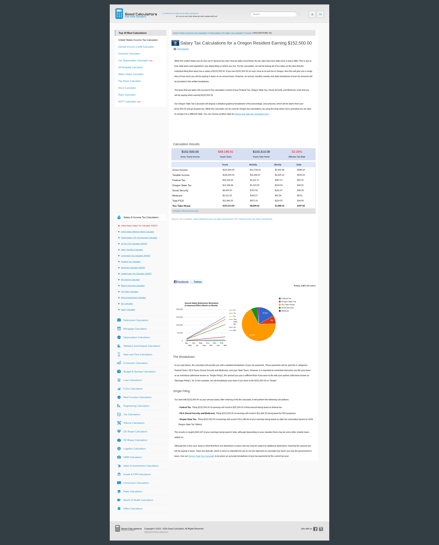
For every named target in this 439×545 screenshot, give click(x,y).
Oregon (248, 33)
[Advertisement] (243, 127)
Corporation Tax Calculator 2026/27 (135, 256)
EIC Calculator (127, 304)
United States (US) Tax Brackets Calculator (139, 238)
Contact (320, 14)
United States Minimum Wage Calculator (137, 232)
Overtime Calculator (129, 53)
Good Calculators (176, 529)
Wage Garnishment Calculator (133, 298)
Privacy (155, 532)
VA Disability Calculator (130, 67)
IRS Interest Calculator (130, 280)
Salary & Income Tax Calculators (193, 33)
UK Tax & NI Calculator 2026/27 (134, 244)
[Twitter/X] (321, 529)
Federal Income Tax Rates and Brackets (255, 219)
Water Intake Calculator (131, 74)
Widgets (148, 532)
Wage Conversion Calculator (133, 286)
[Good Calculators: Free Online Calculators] (136, 13)
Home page (312, 14)
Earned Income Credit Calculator (136, 46)
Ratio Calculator (127, 94)
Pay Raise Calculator (129, 81)
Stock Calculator (127, 87)
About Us (164, 532)
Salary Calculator (128, 310)
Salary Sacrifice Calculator (132, 250)
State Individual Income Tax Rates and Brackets (213, 219)
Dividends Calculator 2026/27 (133, 268)
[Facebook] (315, 529)
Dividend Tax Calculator (131, 262)
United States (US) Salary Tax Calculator (226, 33)
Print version (183, 49)
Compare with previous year (185, 211)
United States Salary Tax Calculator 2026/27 (139, 226)
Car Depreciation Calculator (133, 60)
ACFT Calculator (127, 101)
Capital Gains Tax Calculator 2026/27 (136, 274)
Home (175, 33)
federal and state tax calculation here (252, 114)
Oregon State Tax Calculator (201, 456)
